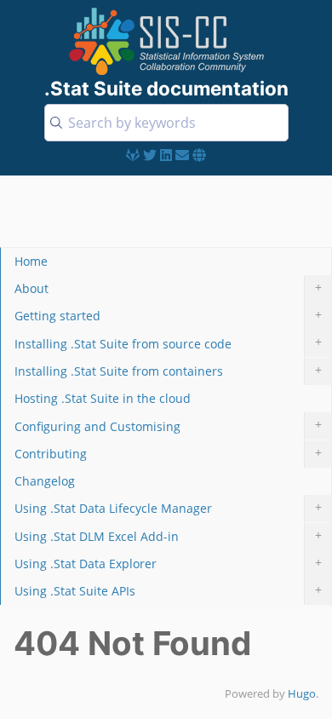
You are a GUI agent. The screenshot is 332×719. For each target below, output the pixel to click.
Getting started (168, 315)
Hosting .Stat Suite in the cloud (102, 398)
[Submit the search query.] (56, 122)
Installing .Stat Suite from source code (168, 342)
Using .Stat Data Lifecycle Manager (168, 507)
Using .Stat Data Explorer (168, 563)
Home (31, 261)
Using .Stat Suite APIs (168, 590)
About (168, 287)
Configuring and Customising (168, 425)
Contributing (168, 453)
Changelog (44, 481)
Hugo (302, 693)
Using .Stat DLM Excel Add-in (168, 535)
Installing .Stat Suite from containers (168, 370)
